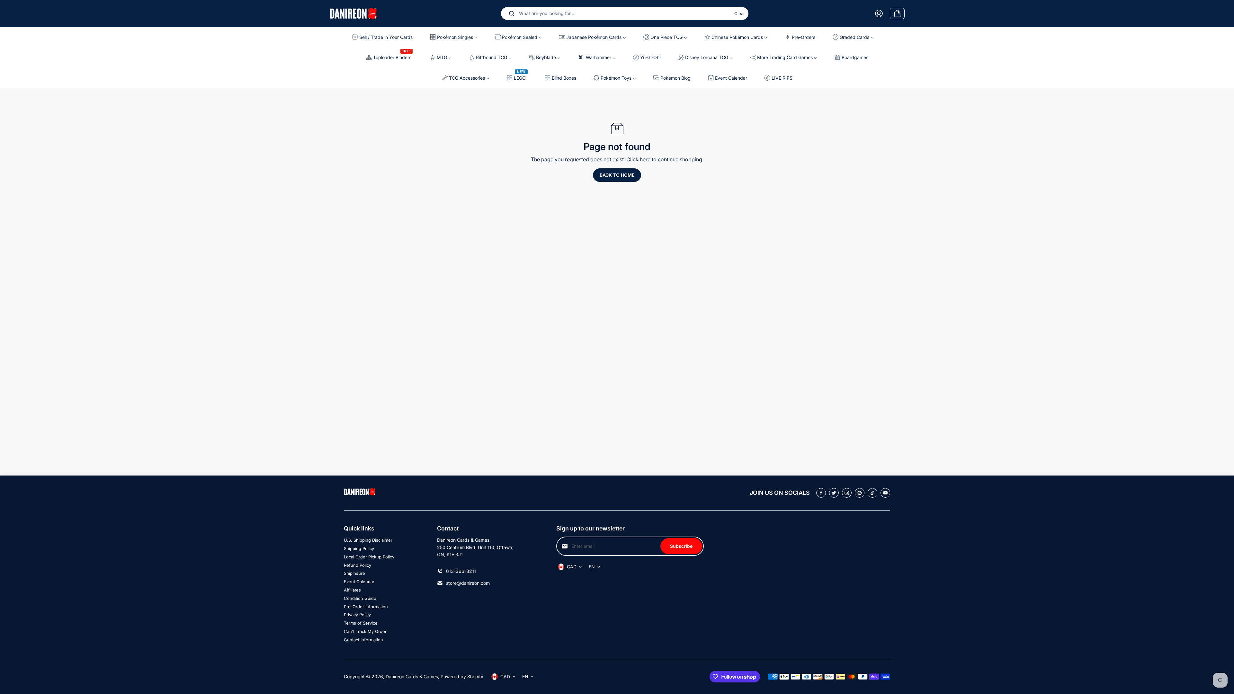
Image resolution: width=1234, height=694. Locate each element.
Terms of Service (361, 623)
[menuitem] (385, 37)
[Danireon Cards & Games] (353, 13)
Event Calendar (359, 581)
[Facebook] (821, 493)
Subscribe (681, 546)
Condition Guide (360, 598)
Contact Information (363, 639)
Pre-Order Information (366, 606)
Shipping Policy (359, 548)
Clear (739, 13)
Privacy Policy (357, 614)
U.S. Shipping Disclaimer (368, 540)
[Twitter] (834, 493)
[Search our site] (511, 13)
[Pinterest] (859, 493)
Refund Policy (357, 565)
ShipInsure (354, 573)
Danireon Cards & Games (412, 676)
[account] (879, 13)
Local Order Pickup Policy (369, 556)
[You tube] (885, 493)
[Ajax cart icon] (897, 13)
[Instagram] (847, 493)
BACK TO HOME (617, 175)
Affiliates (352, 589)
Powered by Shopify (462, 676)
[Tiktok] (872, 493)
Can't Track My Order (365, 631)
